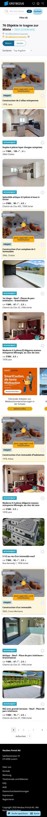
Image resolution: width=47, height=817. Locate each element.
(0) (23, 17)
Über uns (7, 767)
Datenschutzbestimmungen (16, 791)
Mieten (8, 43)
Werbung (7, 775)
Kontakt (6, 771)
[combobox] (18, 11)
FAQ (4, 783)
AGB (5, 787)
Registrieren (8, 799)
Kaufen (20, 43)
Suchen (37, 11)
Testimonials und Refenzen (15, 779)
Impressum (8, 795)
